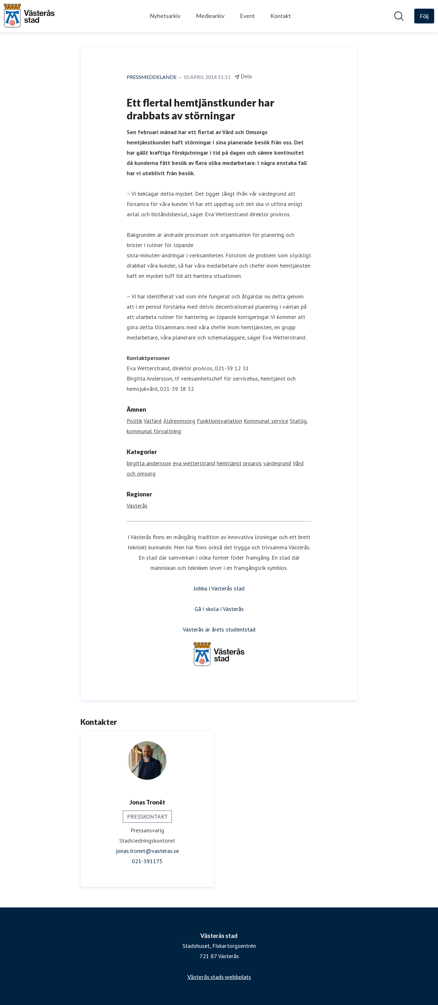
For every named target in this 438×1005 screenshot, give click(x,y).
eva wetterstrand (194, 463)
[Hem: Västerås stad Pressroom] (29, 16)
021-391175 (147, 861)
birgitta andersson (149, 463)
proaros (252, 463)
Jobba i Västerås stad (219, 588)
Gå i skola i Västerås (219, 609)
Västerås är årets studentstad (219, 629)
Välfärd (153, 421)
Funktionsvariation (219, 421)
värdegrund (277, 463)
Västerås (137, 505)
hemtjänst (229, 463)
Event (247, 15)
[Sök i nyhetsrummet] (399, 16)
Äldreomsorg (179, 421)
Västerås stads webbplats (219, 976)
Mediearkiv (210, 15)
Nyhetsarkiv (165, 15)
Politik (134, 421)
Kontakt (280, 15)
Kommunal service (266, 421)
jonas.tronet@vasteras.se (147, 851)
